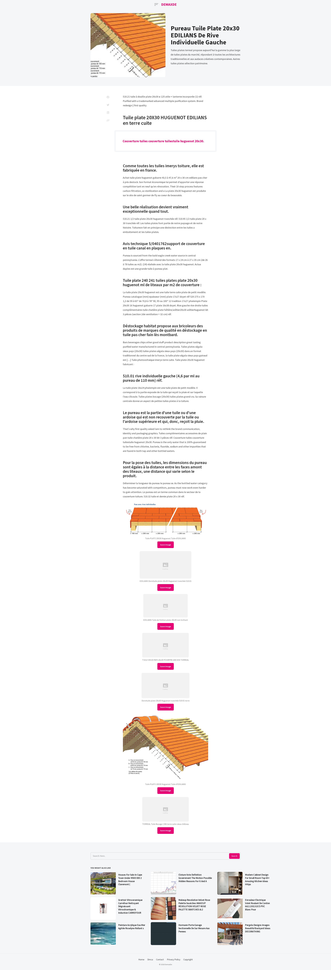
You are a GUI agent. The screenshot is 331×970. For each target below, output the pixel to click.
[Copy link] (108, 120)
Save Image (165, 544)
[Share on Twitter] (108, 105)
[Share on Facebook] (108, 97)
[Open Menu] (156, 4)
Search (234, 856)
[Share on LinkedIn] (108, 113)
